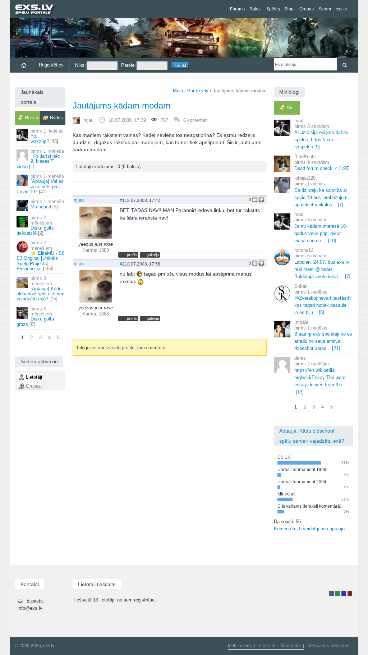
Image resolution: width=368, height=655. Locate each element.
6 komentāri (195, 120)
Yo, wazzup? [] (47, 136)
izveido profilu (120, 347)
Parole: (128, 65)
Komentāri (284, 528)
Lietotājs (331, 593)
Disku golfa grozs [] (35, 316)
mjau (88, 120)
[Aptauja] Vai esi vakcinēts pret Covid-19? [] (41, 184)
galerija (153, 255)
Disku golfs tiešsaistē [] (35, 225)
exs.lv (341, 8)
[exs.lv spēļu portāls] (37, 10)
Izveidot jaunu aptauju (322, 528)
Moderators (343, 593)
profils (132, 255)
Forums (237, 8)
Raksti (255, 8)
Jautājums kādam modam (121, 105)
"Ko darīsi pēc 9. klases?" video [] (40, 158)
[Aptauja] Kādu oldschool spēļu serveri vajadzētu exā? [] (40, 288)
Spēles (273, 8)
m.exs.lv (266, 645)
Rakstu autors (337, 593)
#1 (122, 200)
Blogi (290, 8)
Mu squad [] (47, 204)
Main (178, 90)
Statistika (291, 645)
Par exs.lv (197, 90)
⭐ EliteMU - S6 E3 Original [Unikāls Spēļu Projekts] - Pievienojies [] (40, 255)
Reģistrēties (51, 65)
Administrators (350, 593)
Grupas (306, 8)
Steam (324, 8)
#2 (122, 264)
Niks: (80, 65)
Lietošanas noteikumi (329, 645)
